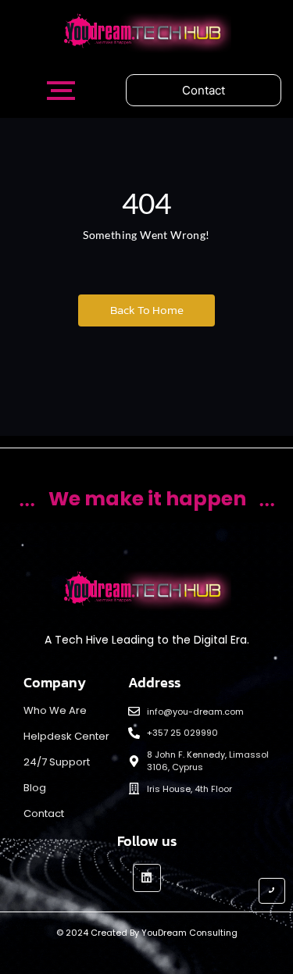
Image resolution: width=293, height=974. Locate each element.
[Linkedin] (147, 878)
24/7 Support (56, 762)
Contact (43, 813)
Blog (34, 787)
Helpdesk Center (66, 736)
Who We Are (55, 710)
